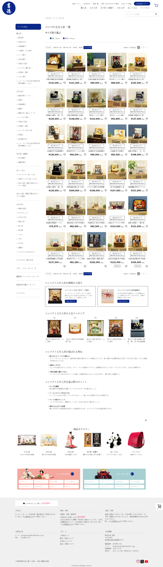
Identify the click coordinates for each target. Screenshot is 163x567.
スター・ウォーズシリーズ (26, 268)
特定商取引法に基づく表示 (26, 561)
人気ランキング (39, 482)
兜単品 (20, 134)
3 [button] (143, 47)
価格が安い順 (57, 47)
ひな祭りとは (23, 482)
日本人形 (120, 7)
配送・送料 (64, 510)
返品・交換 (109, 510)
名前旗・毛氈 (23, 72)
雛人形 (83, 7)
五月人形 (93, 7)
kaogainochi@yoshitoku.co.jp (32, 535)
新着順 (75, 47)
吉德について (76, 4)
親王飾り (21, 37)
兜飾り (20, 100)
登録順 (81, 47)
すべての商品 (22, 26)
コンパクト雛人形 (24, 68)
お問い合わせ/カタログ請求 (110, 4)
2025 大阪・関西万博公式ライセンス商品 (28, 184)
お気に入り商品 (126, 4)
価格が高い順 (67, 47)
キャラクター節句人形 (24, 260)
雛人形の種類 (53, 482)
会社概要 (108, 531)
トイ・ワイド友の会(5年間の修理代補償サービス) (29, 82)
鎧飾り (20, 108)
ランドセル (145, 7)
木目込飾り (22, 59)
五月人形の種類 (135, 482)
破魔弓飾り (22, 162)
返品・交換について (67, 544)
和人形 (20, 226)
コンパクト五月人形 (25, 130)
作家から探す (23, 63)
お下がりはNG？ (24, 486)
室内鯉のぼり (23, 139)
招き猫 (20, 230)
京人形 (20, 243)
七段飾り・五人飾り (25, 50)
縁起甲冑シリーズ (24, 95)
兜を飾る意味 (119, 482)
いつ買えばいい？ (105, 486)
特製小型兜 (22, 208)
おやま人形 (22, 217)
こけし (20, 234)
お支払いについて (66, 541)
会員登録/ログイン (142, 4)
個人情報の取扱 (43, 561)
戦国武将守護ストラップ (25, 284)
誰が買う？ (53, 486)
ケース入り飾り (23, 117)
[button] (146, 47)
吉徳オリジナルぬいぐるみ (27, 179)
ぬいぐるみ (132, 7)
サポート (63, 531)
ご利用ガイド (28, 516)
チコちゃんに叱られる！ (26, 252)
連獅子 (20, 247)
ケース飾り (22, 55)
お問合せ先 (19, 531)
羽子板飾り (22, 158)
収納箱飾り (22, 46)
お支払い (18, 510)
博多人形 (21, 221)
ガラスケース (22, 213)
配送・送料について (67, 538)
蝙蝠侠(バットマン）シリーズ (27, 276)
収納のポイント (69, 486)
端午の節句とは (89, 482)
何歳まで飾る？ (39, 486)
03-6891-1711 (25, 537)
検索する (156, 14)
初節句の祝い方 (135, 486)
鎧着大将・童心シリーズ (26, 113)
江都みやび (22, 42)
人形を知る (86, 4)
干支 (19, 239)
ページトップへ (146, 420)
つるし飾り (22, 76)
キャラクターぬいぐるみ (26, 174)
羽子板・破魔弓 (107, 7)
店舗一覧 (95, 4)
